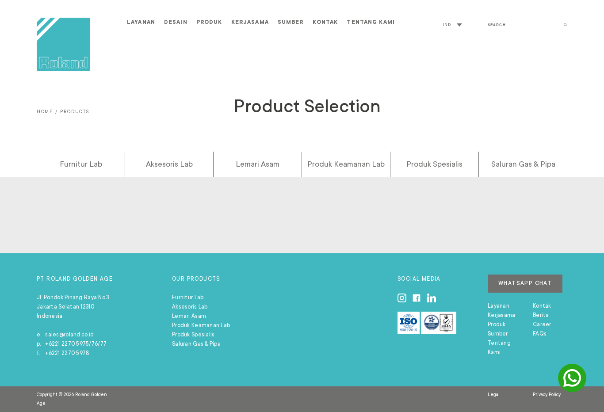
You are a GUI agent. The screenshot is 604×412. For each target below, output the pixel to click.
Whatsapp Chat (525, 283)
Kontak (325, 22)
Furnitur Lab (81, 164)
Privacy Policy (547, 394)
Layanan (141, 22)
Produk (209, 22)
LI (431, 298)
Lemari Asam (257, 164)
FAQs (540, 334)
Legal (494, 394)
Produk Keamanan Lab (346, 164)
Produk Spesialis (434, 164)
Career (542, 324)
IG (402, 298)
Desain (175, 22)
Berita (541, 315)
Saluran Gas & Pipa (523, 164)
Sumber (291, 22)
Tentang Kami (371, 22)
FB (416, 298)
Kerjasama (250, 22)
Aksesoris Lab (169, 164)
